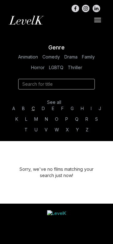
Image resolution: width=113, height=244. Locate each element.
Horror (38, 67)
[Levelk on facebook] (75, 8)
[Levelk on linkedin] (96, 8)
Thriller (75, 67)
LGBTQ (56, 67)
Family (88, 56)
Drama (71, 56)
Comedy (51, 56)
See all (54, 102)
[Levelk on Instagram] (85, 8)
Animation (28, 56)
